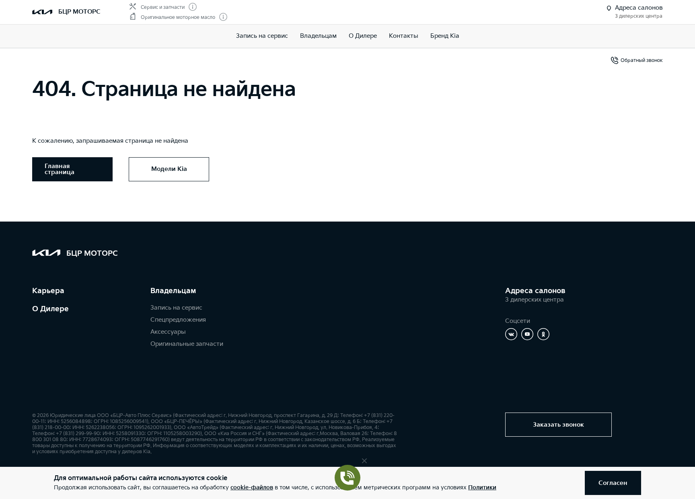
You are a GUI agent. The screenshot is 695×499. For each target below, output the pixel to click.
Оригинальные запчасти (186, 344)
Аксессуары (168, 332)
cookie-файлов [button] (251, 487)
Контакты (403, 36)
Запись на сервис (262, 36)
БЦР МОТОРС (79, 12)
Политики (482, 487)
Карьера (48, 291)
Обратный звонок (642, 60)
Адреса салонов (535, 291)
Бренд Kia (444, 36)
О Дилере (50, 309)
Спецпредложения (178, 320)
